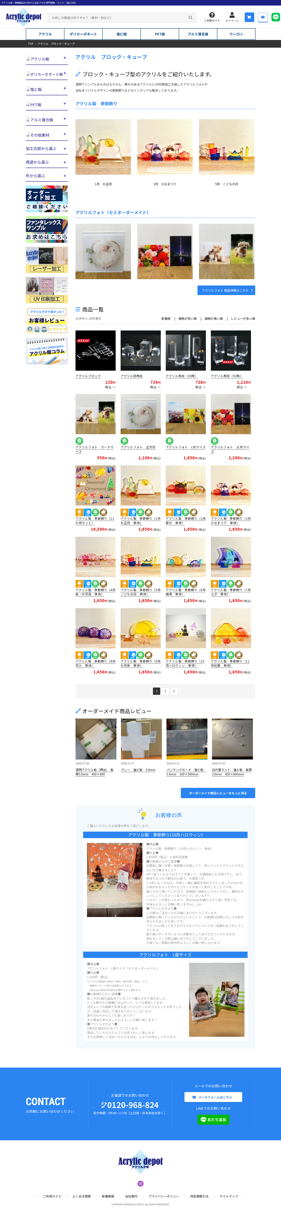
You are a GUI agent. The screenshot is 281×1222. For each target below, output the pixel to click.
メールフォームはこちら (215, 1097)
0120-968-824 (133, 1105)
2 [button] (165, 691)
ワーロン (236, 33)
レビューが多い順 (243, 318)
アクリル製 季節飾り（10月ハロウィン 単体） (180, 848)
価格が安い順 (187, 318)
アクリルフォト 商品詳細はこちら (225, 290)
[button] (174, 691)
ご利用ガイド (212, 20)
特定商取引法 (199, 1196)
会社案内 (131, 1196)
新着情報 (108, 1196)
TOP (30, 44)
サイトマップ (229, 1196)
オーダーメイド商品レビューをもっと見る (218, 793)
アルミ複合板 (198, 33)
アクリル (45, 33)
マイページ (232, 21)
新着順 (166, 318)
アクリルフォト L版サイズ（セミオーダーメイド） (123, 968)
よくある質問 (81, 1196)
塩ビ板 (121, 33)
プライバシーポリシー (164, 1196)
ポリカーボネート (83, 33)
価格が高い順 (214, 318)
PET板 (160, 33)
